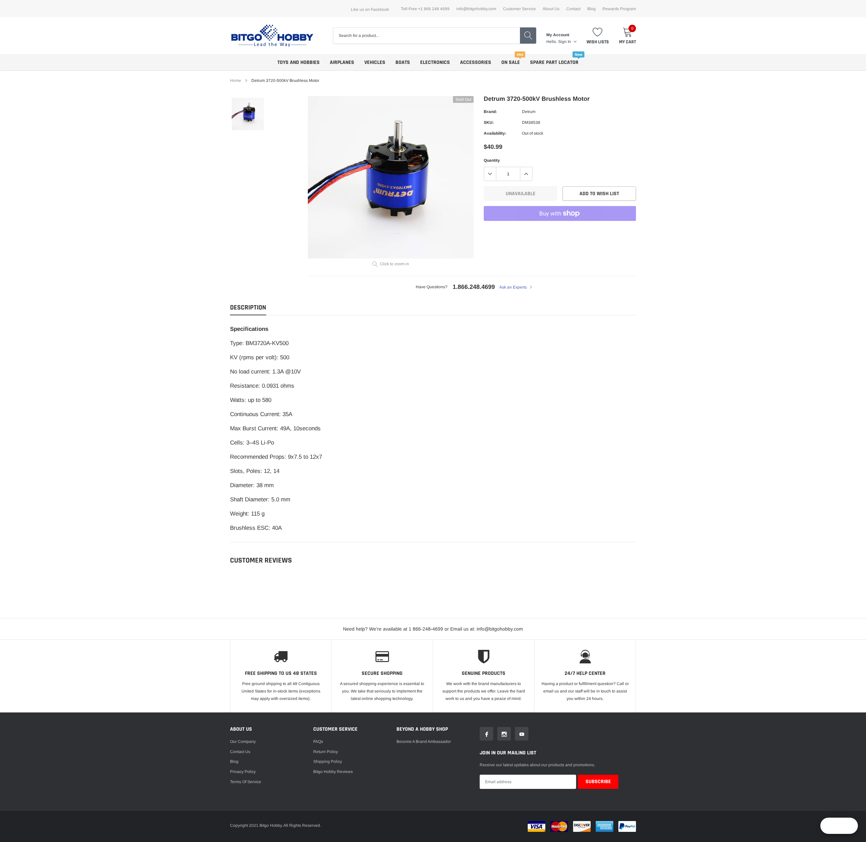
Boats (402, 62)
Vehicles (374, 62)
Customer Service (519, 9)
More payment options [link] (560, 230)
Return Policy (325, 751)
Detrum (528, 111)
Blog (591, 9)
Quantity (492, 160)
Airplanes (342, 62)
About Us (551, 9)
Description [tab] (248, 307)
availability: (495, 133)
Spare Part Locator (554, 62)
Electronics (435, 62)
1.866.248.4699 (474, 286)
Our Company (243, 741)
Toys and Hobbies (298, 62)
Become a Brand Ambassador (423, 741)
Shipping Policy (327, 761)
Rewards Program (619, 9)
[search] (528, 35)
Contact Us (240, 751)
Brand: (490, 111)
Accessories (475, 62)
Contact (573, 9)
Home (235, 80)
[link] (248, 114)
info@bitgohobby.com (476, 9)
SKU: (489, 122)
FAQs (318, 741)
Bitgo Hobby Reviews (333, 771)
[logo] (272, 36)
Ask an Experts (513, 287)
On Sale (510, 62)
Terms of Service (245, 781)
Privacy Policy (243, 771)
